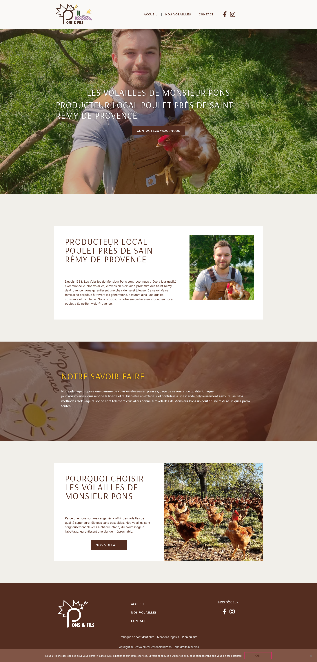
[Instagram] (232, 14)
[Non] (311, 655)
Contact (206, 14)
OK (258, 655)
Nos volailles (178, 14)
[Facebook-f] (225, 14)
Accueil (151, 14)
